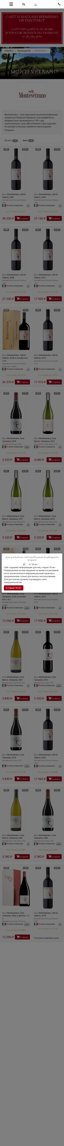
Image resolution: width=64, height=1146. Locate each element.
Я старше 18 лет (13, 588)
